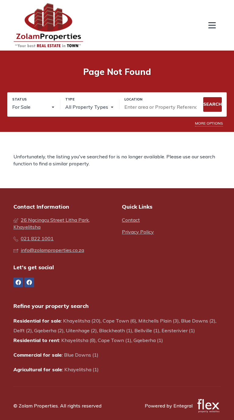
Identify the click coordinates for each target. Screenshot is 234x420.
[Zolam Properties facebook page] (18, 282)
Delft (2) (22, 330)
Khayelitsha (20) (82, 321)
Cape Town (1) (114, 340)
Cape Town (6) (119, 321)
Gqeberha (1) (148, 340)
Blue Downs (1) (81, 355)
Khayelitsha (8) (78, 340)
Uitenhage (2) (81, 330)
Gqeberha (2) (49, 330)
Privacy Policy (138, 232)
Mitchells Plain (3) (158, 321)
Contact (131, 220)
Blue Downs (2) (198, 321)
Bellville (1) (146, 330)
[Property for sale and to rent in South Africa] (48, 25)
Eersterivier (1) (178, 330)
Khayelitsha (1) (81, 369)
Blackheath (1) (115, 330)
